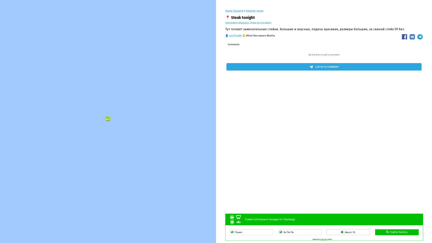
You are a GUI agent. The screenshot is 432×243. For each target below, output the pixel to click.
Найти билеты (399, 232)
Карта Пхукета (234, 10)
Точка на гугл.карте (260, 22)
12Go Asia (323, 239)
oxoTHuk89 (235, 35)
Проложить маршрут (237, 22)
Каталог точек (254, 10)
